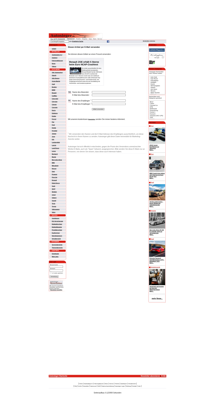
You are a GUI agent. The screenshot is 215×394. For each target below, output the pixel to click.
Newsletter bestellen (56, 290)
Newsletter (86, 386)
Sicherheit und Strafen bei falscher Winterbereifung (156, 288)
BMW (53, 90)
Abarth (54, 75)
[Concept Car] (157, 105)
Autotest (54, 58)
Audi (53, 84)
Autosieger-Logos (120, 386)
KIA (53, 139)
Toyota (54, 206)
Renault (54, 180)
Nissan (54, 168)
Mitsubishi (55, 166)
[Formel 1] (157, 112)
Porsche (54, 177)
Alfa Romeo (55, 78)
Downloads (55, 254)
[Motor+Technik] (157, 93)
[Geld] (157, 117)
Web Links (55, 256)
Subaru (54, 198)
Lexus (54, 151)
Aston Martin (56, 81)
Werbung (128, 386)
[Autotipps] (157, 82)
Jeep (53, 136)
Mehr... (151, 150)
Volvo (53, 212)
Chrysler (54, 101)
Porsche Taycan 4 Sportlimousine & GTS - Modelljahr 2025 (156, 259)
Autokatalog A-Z (57, 55)
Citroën (54, 104)
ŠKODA (54, 192)
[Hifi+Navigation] (157, 86)
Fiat (53, 122)
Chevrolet (55, 99)
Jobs (139, 386)
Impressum (93, 386)
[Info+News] (157, 89)
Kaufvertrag (56, 233)
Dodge (54, 116)
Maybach (55, 154)
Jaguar (54, 134)
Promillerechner (57, 230)
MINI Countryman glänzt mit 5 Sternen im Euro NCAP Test (157, 175)
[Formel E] (157, 114)
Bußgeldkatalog (57, 227)
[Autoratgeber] (157, 81)
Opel (53, 171)
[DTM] (157, 107)
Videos (54, 66)
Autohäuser (55, 218)
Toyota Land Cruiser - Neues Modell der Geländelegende (156, 203)
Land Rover (55, 148)
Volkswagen (55, 209)
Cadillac (54, 96)
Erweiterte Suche (77, 41)
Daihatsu (55, 113)
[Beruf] (157, 102)
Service (111, 383)
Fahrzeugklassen (57, 60)
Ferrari (54, 119)
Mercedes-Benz (57, 160)
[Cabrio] (157, 103)
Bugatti (54, 93)
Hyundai (54, 131)
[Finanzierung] (157, 110)
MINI (53, 163)
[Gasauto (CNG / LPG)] (157, 116)
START (54, 49)
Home (81, 383)
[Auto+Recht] (157, 79)
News (53, 63)
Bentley (54, 87)
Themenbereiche (57, 248)
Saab (53, 186)
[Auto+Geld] (157, 77)
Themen (117, 383)
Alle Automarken (57, 72)
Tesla (53, 203)
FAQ (75, 386)
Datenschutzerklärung (108, 386)
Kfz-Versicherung (57, 221)
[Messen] (157, 91)
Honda (54, 128)
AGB (99, 386)
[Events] (157, 84)
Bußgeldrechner (57, 224)
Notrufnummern (57, 236)
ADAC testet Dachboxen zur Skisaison (154, 146)
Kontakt (134, 386)
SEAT (53, 189)
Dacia (54, 110)
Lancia (54, 145)
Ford (53, 125)
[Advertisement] (107, 16)
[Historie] (157, 87)
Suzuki (54, 200)
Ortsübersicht (56, 239)
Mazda (54, 157)
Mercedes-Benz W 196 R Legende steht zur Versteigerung (156, 231)
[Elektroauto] (157, 109)
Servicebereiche (57, 245)
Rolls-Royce (56, 183)
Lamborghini (56, 142)
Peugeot (54, 174)
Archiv (80, 386)
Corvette (54, 107)
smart (54, 195)
